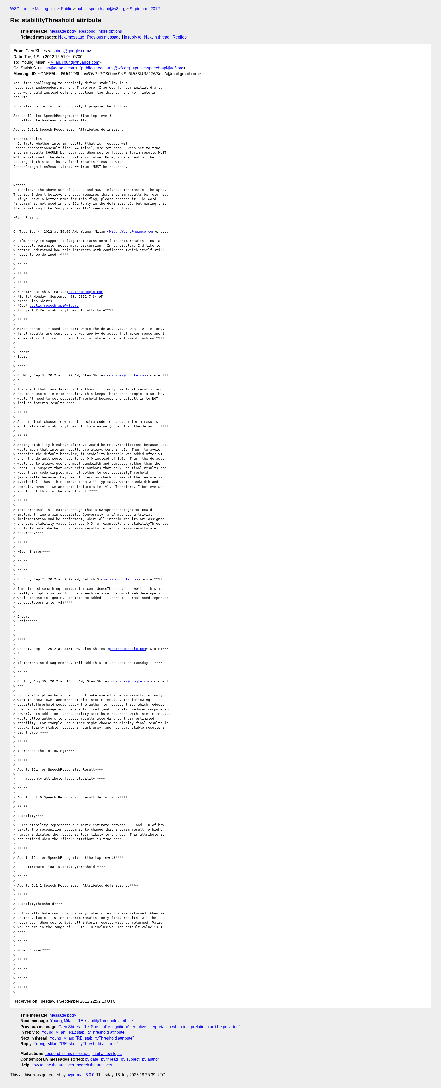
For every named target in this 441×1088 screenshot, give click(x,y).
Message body (63, 31)
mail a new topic (107, 1053)
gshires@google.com (69, 51)
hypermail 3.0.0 (80, 1075)
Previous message (104, 37)
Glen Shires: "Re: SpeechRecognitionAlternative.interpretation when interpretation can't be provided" (149, 1027)
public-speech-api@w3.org (101, 9)
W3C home (20, 9)
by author (150, 1059)
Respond (87, 31)
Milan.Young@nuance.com (74, 62)
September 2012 (145, 9)
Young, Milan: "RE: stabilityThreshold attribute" (92, 1021)
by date (91, 1059)
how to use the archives (52, 1065)
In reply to (132, 37)
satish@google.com (57, 68)
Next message (71, 37)
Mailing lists (45, 9)
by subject (130, 1059)
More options (110, 31)
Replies (180, 37)
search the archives (94, 1065)
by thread (109, 1059)
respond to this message (67, 1053)
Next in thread (156, 37)
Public (66, 9)
